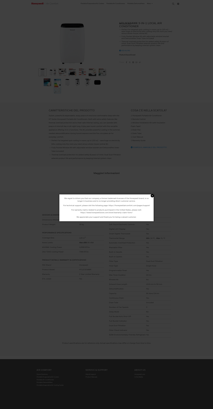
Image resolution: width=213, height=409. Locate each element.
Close (152, 195)
